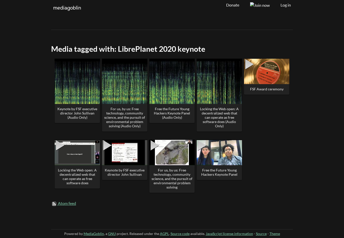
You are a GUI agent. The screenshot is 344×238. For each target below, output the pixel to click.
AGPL (164, 233)
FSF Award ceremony (267, 89)
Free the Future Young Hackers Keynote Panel (219, 172)
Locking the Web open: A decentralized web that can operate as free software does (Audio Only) (219, 117)
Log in (286, 5)
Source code (180, 233)
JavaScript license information (229, 233)
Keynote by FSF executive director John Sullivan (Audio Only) (77, 113)
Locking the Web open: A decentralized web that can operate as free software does (77, 176)
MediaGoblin (94, 233)
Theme (274, 233)
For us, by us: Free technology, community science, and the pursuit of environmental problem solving (172, 178)
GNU (112, 233)
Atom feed (67, 203)
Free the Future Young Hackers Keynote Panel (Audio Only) (172, 113)
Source (261, 233)
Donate (232, 5)
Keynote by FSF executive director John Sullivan (125, 172)
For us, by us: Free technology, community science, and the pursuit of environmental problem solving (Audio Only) (124, 117)
